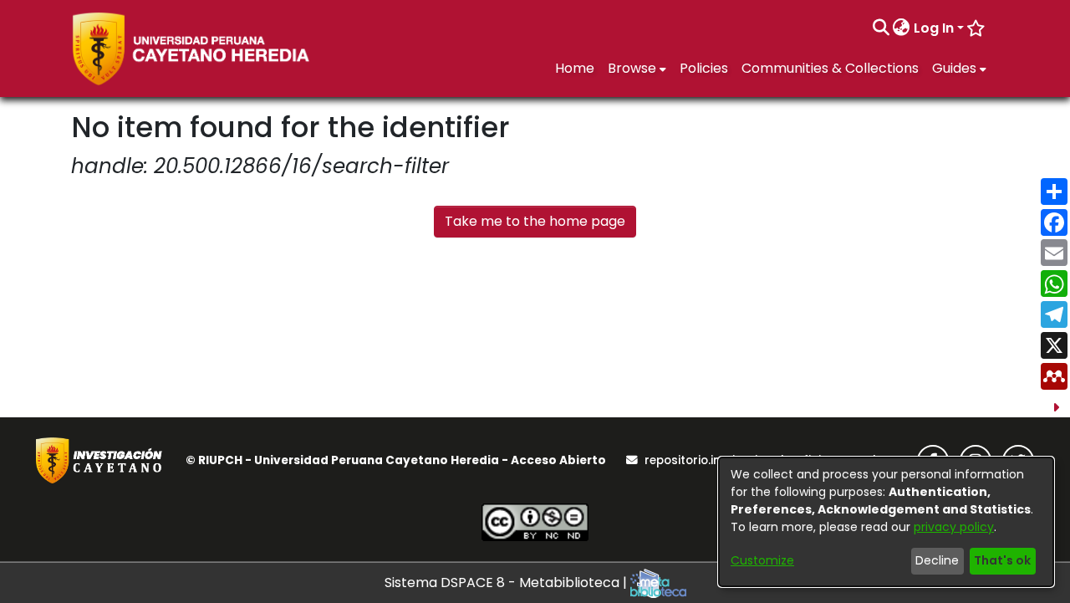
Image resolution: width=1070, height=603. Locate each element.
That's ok (1002, 560)
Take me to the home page (535, 221)
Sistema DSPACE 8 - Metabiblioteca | (507, 582)
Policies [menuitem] (704, 68)
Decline (937, 560)
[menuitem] (901, 28)
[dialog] (886, 521)
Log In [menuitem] (934, 28)
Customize (762, 560)
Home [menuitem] (574, 68)
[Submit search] (880, 28)
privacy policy (954, 527)
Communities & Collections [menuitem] (830, 68)
